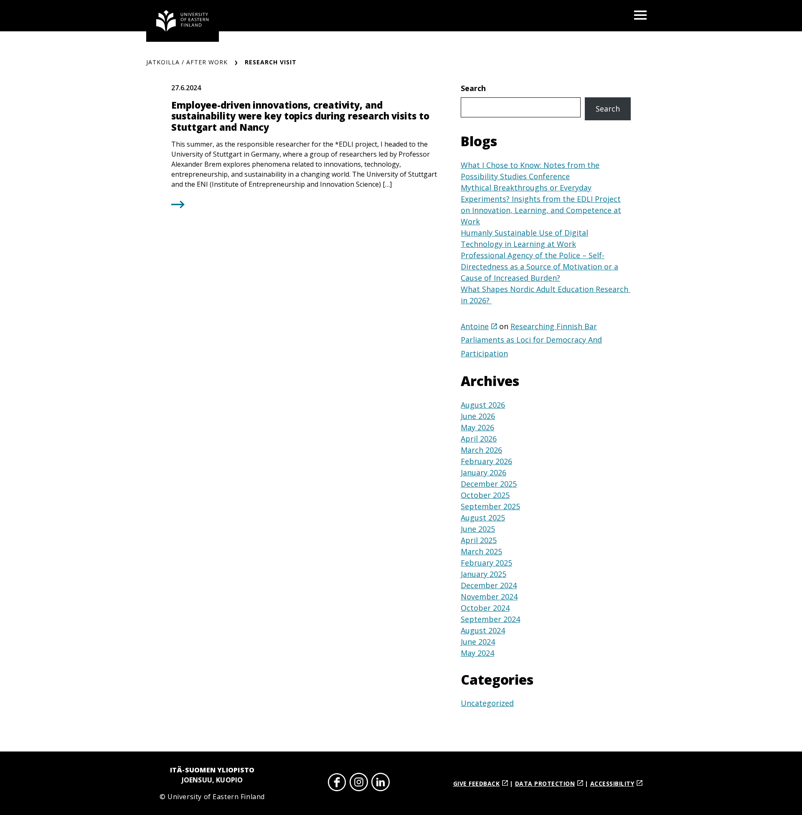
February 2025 (486, 563)
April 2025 (479, 540)
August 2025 (483, 518)
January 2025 (483, 574)
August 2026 (483, 405)
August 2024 (483, 630)
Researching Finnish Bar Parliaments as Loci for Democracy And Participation (531, 339)
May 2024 (477, 653)
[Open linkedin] (380, 783)
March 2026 (481, 450)
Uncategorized (487, 703)
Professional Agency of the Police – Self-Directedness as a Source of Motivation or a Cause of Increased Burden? (539, 266)
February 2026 (486, 461)
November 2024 (489, 597)
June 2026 (478, 416)
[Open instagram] (359, 783)
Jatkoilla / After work (187, 62)
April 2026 (479, 439)
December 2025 (489, 484)
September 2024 (490, 619)
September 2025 (490, 506)
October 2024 (485, 608)
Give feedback (476, 783)
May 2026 (477, 427)
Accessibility (612, 783)
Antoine (475, 326)
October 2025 (485, 495)
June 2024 (478, 642)
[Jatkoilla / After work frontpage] (182, 21)
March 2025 (481, 551)
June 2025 (478, 529)
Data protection (545, 783)
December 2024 (489, 585)
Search (473, 88)
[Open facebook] (337, 783)
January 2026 (483, 472)
